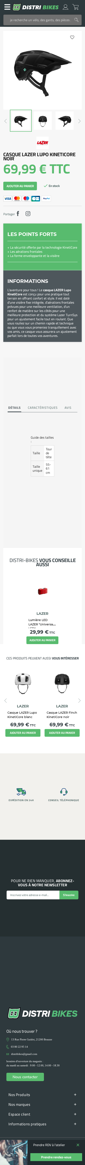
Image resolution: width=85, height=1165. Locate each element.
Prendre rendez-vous (56, 1157)
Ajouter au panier (20, 186)
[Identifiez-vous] (65, 7)
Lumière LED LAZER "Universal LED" (41, 624)
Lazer (42, 613)
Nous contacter (25, 1076)
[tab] (14, 408)
